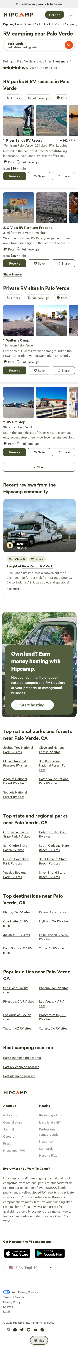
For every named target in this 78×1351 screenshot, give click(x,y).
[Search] (69, 45)
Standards (46, 1148)
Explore (8, 24)
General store (12, 1122)
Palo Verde (55, 24)
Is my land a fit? (50, 1122)
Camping (70, 24)
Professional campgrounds (48, 1131)
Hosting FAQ (48, 1155)
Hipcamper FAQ (14, 1150)
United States (23, 24)
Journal (8, 1129)
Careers (8, 1136)
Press (7, 1143)
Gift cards (10, 1115)
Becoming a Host (51, 1115)
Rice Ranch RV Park (37, 566)
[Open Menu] (71, 15)
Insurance (46, 1141)
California (40, 24)
